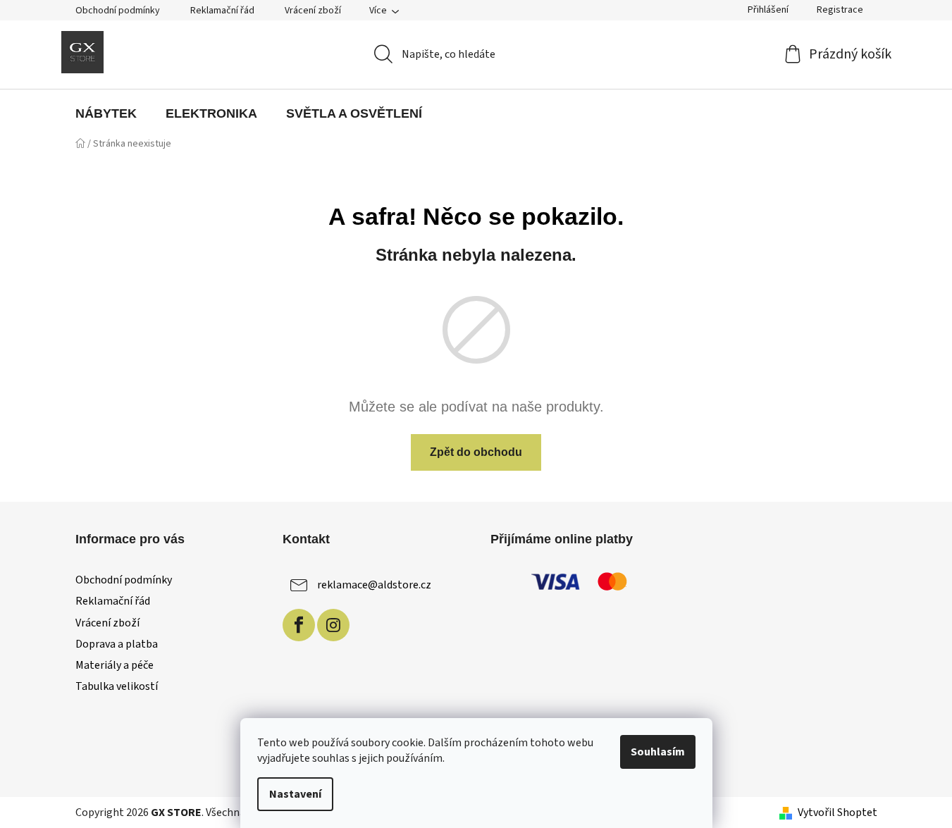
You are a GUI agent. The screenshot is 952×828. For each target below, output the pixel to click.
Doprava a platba (116, 644)
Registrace (840, 10)
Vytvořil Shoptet (837, 812)
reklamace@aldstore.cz (374, 585)
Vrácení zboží (313, 11)
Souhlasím (658, 752)
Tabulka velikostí (116, 686)
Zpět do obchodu (476, 452)
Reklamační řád (222, 11)
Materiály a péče (114, 665)
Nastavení (295, 794)
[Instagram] (333, 625)
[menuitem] (106, 113)
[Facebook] (299, 625)
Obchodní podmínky (117, 11)
